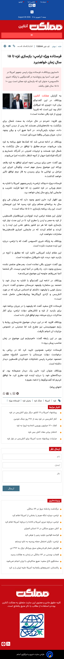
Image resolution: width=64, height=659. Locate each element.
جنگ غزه (37, 400)
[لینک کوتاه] (14, 47)
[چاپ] (5, 47)
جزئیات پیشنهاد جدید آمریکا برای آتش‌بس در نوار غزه (32, 438)
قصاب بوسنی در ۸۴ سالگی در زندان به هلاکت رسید (35, 554)
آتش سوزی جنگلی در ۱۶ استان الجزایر (41, 528)
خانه (59, 46)
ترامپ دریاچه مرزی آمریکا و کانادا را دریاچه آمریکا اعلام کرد (32, 522)
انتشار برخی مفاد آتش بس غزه (42, 432)
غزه (54, 400)
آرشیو (20, 2)
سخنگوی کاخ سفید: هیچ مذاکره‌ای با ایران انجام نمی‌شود (32, 561)
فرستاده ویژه (13, 400)
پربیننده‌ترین (54, 500)
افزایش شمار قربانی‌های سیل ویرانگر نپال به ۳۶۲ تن (34, 548)
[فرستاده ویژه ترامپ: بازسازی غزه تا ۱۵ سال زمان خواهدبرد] (17, 101)
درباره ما (44, 2)
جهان (54, 46)
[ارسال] (9, 47)
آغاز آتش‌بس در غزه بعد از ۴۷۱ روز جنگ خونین (35, 419)
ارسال (11, 488)
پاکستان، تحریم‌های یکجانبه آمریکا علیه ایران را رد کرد (34, 567)
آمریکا (47, 400)
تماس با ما (31, 2)
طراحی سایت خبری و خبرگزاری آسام (30, 654)
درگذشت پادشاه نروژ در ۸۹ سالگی (43, 508)
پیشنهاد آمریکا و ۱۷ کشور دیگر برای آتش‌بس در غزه (33, 412)
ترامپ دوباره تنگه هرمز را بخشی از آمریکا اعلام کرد (35, 515)
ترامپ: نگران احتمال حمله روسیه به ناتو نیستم (37, 541)
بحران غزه (26, 400)
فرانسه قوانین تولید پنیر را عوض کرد (42, 535)
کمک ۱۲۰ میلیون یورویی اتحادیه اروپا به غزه (37, 425)
